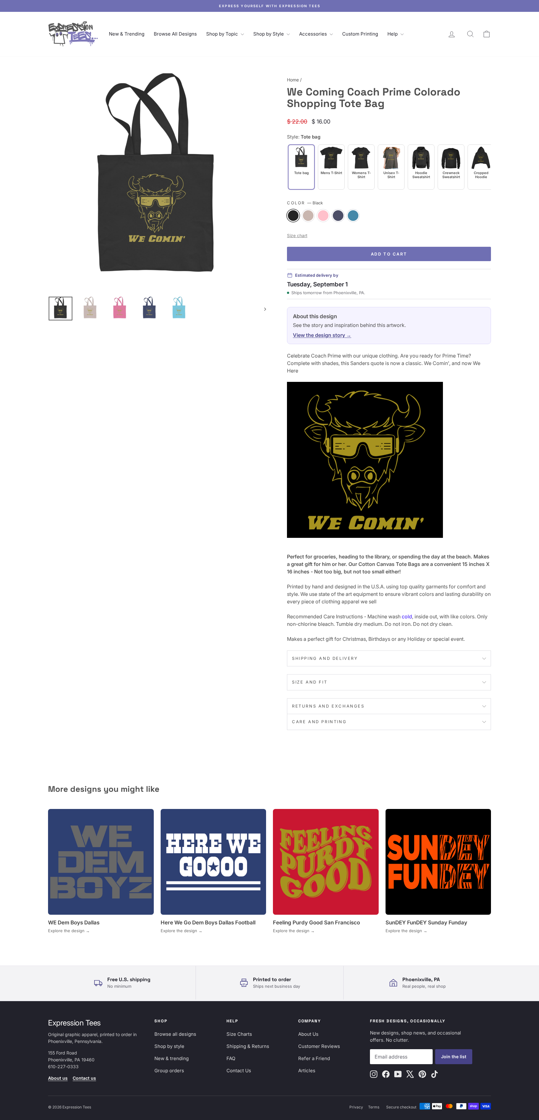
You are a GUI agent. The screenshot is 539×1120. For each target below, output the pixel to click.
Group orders (169, 1071)
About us (58, 1078)
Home (293, 79)
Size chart (297, 235)
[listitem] (331, 167)
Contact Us (238, 1071)
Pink (323, 215)
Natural (308, 215)
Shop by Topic (222, 34)
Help (393, 34)
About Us (308, 1034)
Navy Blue (338, 215)
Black (293, 215)
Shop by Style (269, 34)
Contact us (84, 1078)
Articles (306, 1071)
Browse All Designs (175, 34)
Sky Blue (353, 215)
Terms (373, 1107)
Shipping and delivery (325, 658)
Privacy (356, 1107)
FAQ (230, 1058)
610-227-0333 (63, 1066)
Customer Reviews (319, 1046)
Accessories (313, 34)
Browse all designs (175, 1034)
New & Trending (126, 34)
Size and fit (309, 681)
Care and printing (319, 721)
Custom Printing (360, 34)
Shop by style (169, 1046)
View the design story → (322, 335)
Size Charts (239, 1034)
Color (305, 202)
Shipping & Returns (247, 1046)
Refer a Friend (314, 1058)
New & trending (171, 1058)
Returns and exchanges (328, 706)
